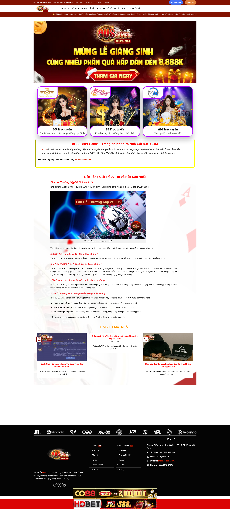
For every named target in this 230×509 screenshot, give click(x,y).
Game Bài (101, 8)
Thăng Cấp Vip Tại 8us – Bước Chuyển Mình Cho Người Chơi (115, 337)
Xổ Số (83, 8)
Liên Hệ (106, 2)
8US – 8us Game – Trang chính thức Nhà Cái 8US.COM (53, 2)
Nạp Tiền (78, 2)
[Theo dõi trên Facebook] (55, 485)
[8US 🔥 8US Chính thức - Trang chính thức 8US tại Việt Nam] (46, 8)
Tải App (124, 8)
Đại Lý (116, 8)
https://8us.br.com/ (166, 461)
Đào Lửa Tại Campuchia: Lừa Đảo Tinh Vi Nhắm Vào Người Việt (168, 365)
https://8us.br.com (83, 160)
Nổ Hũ (109, 8)
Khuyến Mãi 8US (137, 8)
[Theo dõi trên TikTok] (59, 485)
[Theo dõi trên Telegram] (64, 485)
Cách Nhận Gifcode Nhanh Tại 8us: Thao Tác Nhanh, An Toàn (62, 365)
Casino (64, 8)
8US (44, 149)
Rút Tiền (87, 2)
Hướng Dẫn (97, 2)
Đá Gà (91, 8)
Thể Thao (75, 8)
